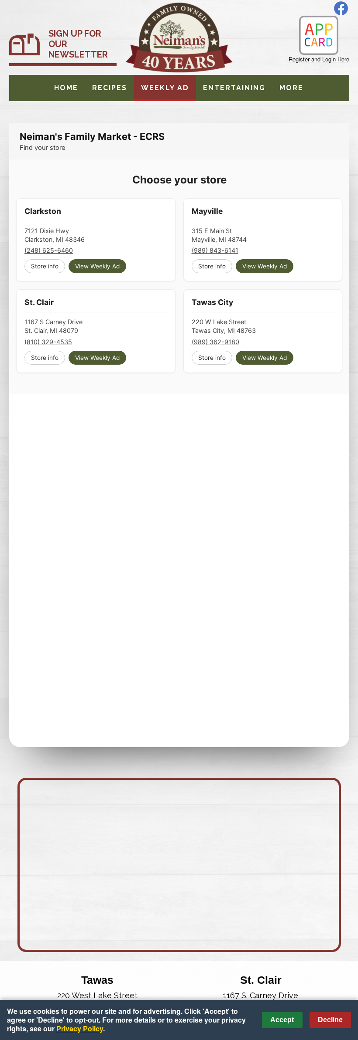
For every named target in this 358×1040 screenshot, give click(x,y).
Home (66, 88)
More (291, 88)
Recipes (109, 88)
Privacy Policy (79, 1028)
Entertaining (234, 88)
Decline (330, 1019)
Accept (282, 1019)
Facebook (341, 8)
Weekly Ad (165, 88)
